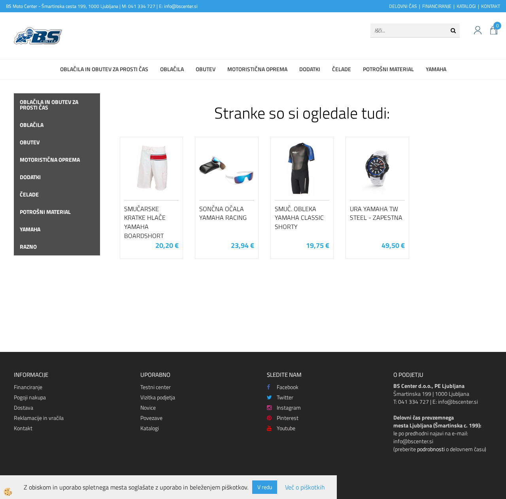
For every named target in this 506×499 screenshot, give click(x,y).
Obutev (205, 69)
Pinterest (287, 418)
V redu (264, 487)
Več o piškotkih (305, 487)
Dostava (23, 407)
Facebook (287, 387)
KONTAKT (490, 6)
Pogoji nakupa (30, 397)
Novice (148, 407)
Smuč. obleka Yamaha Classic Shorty (299, 218)
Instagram (289, 407)
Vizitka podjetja (157, 397)
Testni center (155, 387)
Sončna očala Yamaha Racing (223, 213)
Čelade (341, 69)
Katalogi (149, 428)
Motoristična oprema (257, 69)
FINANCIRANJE (436, 6)
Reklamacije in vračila (39, 418)
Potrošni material (388, 69)
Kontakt (23, 428)
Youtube (286, 428)
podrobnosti (431, 449)
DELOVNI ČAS (403, 6)
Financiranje (28, 387)
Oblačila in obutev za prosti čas (104, 69)
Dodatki (309, 69)
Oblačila (172, 69)
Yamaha (436, 69)
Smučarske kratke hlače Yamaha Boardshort (145, 222)
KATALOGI (466, 6)
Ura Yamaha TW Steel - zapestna (376, 213)
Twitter (285, 397)
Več (151, 181)
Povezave (151, 418)
